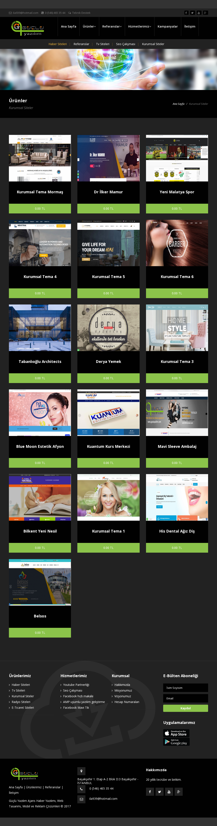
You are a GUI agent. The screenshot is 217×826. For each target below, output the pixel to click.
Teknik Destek (81, 13)
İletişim (189, 26)
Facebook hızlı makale (78, 696)
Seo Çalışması (125, 44)
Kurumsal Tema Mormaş (40, 191)
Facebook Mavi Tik (76, 708)
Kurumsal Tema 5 (108, 276)
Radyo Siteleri (21, 702)
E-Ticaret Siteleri (23, 708)
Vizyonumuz (122, 696)
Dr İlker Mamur (108, 191)
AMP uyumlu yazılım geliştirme (84, 702)
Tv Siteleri (102, 44)
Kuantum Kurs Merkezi (108, 446)
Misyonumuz (123, 690)
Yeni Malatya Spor (177, 191)
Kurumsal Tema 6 (177, 276)
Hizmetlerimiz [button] (138, 26)
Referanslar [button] (111, 26)
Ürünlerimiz (34, 787)
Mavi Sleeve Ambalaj (177, 446)
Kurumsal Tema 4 (40, 276)
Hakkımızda (122, 685)
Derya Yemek (108, 361)
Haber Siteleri (58, 44)
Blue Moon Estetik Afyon (40, 446)
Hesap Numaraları (126, 702)
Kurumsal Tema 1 (108, 531)
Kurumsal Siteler (153, 44)
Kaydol (186, 708)
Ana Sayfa (68, 26)
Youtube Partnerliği (76, 685)
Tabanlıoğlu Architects (40, 361)
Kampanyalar (168, 26)
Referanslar (81, 44)
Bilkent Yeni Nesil (40, 531)
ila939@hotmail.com (25, 13)
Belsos (40, 615)
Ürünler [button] (88, 26)
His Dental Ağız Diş (177, 531)
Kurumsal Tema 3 (177, 361)
